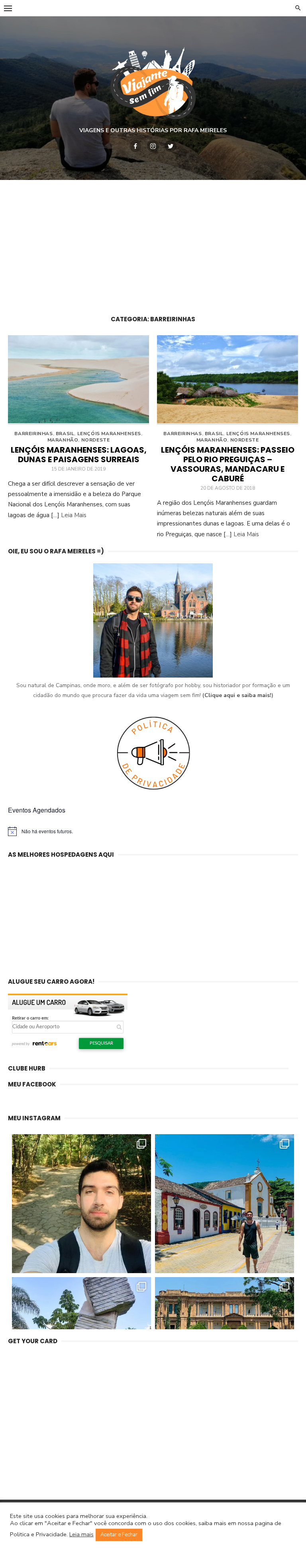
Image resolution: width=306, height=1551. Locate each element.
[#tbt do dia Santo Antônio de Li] (224, 1203)
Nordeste (95, 440)
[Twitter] (171, 146)
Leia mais (81, 1534)
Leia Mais (73, 515)
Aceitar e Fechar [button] (118, 1534)
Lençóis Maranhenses (109, 433)
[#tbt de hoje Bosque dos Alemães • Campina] (81, 1203)
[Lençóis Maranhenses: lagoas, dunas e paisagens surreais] (78, 380)
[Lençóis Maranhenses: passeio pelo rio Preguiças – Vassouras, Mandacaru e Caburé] (227, 380)
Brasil (65, 433)
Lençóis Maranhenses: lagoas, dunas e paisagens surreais (79, 454)
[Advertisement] (153, 243)
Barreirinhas (33, 433)
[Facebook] (135, 146)
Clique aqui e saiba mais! (237, 695)
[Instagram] (153, 146)
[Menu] (8, 8)
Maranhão (62, 440)
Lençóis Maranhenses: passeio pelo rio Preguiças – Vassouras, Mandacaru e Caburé (227, 464)
